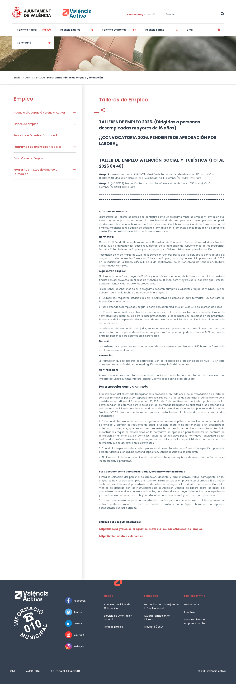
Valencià (149, 14)
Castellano (134, 14)
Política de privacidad (65, 671)
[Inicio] (51, 12)
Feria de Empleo (113, 627)
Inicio (17, 77)
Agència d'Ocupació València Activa (39, 113)
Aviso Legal (33, 671)
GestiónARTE (191, 604)
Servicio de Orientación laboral (35, 135)
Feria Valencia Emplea (28, 158)
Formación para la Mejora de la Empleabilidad (161, 606)
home (12, 671)
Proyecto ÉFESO (153, 627)
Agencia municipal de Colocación (117, 606)
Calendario (24, 42)
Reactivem (190, 612)
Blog (190, 29)
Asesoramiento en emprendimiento (195, 621)
